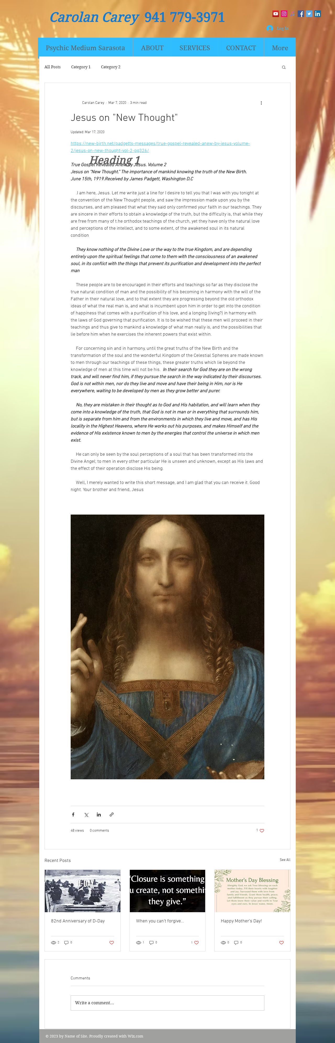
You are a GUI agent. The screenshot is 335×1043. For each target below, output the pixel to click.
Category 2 (110, 67)
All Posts (52, 67)
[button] (283, 67)
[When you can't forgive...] (167, 891)
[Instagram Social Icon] (284, 13)
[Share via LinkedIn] (98, 814)
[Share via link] (111, 814)
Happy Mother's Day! (241, 921)
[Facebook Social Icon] (301, 13)
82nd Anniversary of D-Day (78, 921)
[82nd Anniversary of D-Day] (82, 891)
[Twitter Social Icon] (309, 13)
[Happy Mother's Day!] (252, 891)
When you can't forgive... (160, 921)
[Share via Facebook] (73, 814)
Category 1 (81, 67)
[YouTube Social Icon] (275, 13)
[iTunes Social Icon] (292, 13)
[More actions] (261, 103)
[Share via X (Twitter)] (85, 814)
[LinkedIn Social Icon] (317, 13)
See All (285, 860)
